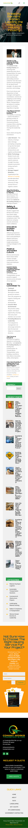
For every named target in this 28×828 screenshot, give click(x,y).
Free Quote (14, 776)
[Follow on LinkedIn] (7, 753)
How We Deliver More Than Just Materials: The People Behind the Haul (18, 509)
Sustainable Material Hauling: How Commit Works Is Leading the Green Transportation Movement (18, 528)
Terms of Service (17, 824)
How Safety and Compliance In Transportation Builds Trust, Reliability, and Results (18, 409)
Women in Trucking (13, 176)
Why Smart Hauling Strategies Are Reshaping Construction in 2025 (18, 492)
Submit (20, 682)
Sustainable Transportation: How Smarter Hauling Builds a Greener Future (18, 442)
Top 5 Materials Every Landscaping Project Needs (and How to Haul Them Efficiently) (18, 475)
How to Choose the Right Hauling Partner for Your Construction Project (18, 426)
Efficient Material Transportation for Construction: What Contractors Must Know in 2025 (18, 549)
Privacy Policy (9, 824)
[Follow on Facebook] (4, 753)
